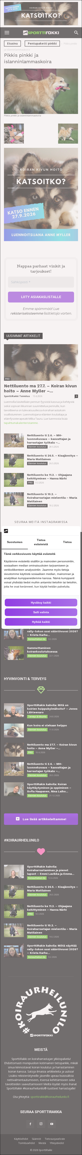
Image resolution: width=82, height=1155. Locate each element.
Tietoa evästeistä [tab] (41, 542)
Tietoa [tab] (67, 542)
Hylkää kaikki (41, 621)
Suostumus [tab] (14, 542)
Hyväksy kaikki (41, 602)
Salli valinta (41, 612)
